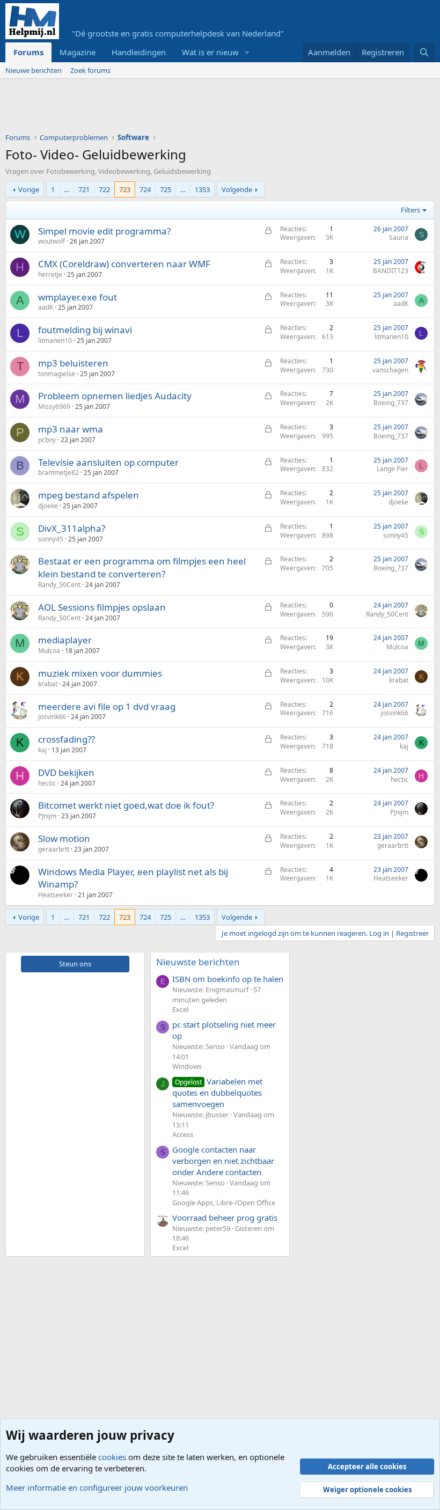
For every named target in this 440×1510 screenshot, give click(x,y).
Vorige (28, 189)
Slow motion (64, 838)
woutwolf (51, 241)
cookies (112, 1457)
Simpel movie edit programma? (104, 231)
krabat (47, 683)
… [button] (66, 189)
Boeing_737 (390, 402)
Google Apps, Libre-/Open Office (223, 1202)
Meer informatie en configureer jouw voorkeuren (97, 1487)
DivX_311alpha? (71, 528)
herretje (50, 274)
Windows (187, 1066)
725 (165, 189)
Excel (180, 1009)
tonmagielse (56, 373)
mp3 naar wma (70, 429)
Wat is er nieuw (210, 52)
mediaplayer (65, 640)
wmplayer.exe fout (77, 297)
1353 (202, 189)
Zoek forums (90, 70)
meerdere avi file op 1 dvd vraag (106, 706)
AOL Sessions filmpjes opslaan (102, 607)
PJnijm (47, 815)
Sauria (398, 237)
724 (145, 189)
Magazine (78, 52)
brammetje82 (58, 472)
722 (104, 189)
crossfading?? (66, 739)
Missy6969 (54, 406)
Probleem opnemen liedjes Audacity (115, 396)
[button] (247, 52)
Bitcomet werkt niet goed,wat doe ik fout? (126, 805)
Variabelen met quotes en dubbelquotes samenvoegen (217, 1092)
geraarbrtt (53, 849)
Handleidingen (139, 52)
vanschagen (390, 370)
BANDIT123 (390, 270)
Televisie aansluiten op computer (108, 462)
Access (182, 1134)
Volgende (237, 189)
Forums (28, 52)
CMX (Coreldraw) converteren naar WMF (124, 264)
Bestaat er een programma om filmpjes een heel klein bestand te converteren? (142, 567)
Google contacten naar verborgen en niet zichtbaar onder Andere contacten (223, 1160)
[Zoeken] (424, 52)
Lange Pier (392, 468)
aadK (45, 307)
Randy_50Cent (59, 584)
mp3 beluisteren (73, 363)
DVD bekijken (66, 772)
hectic (47, 783)
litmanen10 (55, 340)
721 (84, 189)
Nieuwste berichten (198, 962)
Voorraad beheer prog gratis (224, 1217)
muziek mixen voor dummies (100, 673)
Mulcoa (49, 650)
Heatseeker (55, 894)
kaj (42, 749)
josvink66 (52, 716)
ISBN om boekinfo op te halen (227, 978)
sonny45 (50, 539)
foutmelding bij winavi (85, 330)
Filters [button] (410, 210)
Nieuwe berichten (33, 70)
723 (124, 189)
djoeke (48, 505)
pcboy (47, 439)
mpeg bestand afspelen (88, 495)
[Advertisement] (200, 108)
